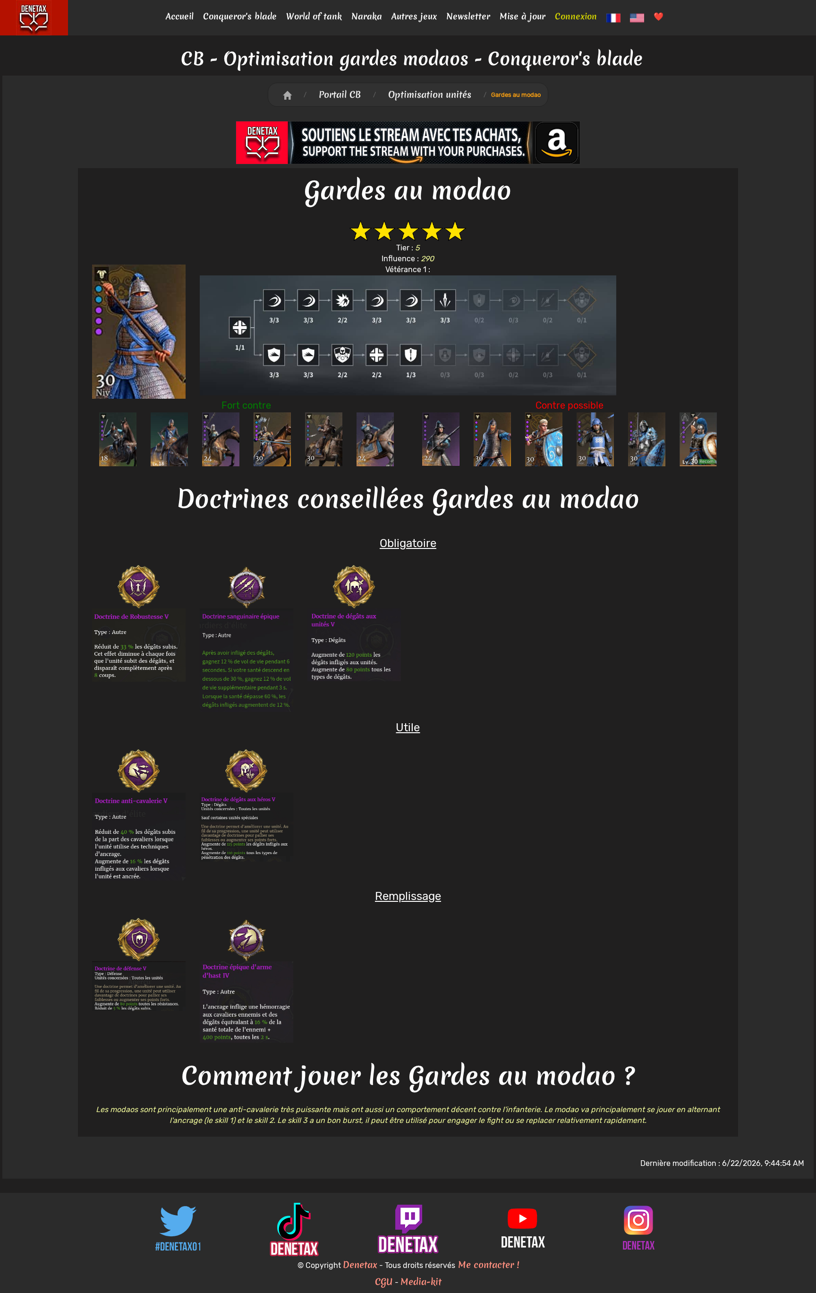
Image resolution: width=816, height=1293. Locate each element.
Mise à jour (522, 16)
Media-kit (421, 1282)
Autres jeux (414, 16)
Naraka (366, 16)
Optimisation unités (429, 94)
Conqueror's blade (240, 16)
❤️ (658, 16)
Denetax (360, 1265)
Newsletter (468, 16)
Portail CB (340, 94)
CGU (384, 1282)
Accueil (180, 16)
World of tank (314, 16)
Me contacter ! (487, 1265)
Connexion (576, 16)
